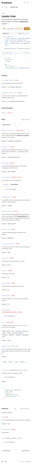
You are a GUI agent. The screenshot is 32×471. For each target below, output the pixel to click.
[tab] (4, 53)
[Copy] (22, 29)
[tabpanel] (16, 61)
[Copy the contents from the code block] (26, 34)
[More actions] (30, 2)
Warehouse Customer (23, 135)
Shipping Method (22, 216)
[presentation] (15, 29)
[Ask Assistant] (28, 34)
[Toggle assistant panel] (27, 2)
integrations (24, 21)
